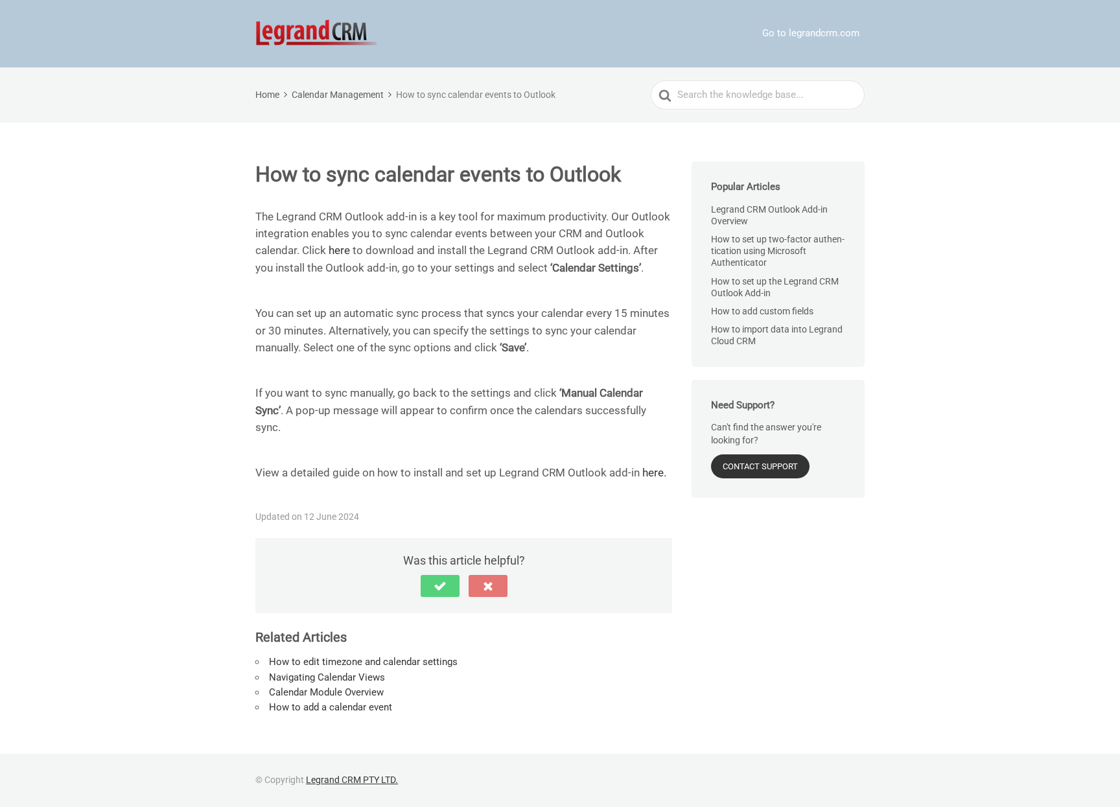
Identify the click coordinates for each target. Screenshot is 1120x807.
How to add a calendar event (330, 707)
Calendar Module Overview (326, 692)
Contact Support (760, 466)
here (339, 250)
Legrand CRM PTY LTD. (352, 780)
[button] (440, 586)
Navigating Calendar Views (327, 677)
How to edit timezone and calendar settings (363, 662)
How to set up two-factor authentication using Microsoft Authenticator (778, 251)
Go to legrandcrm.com (810, 33)
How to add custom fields (762, 311)
